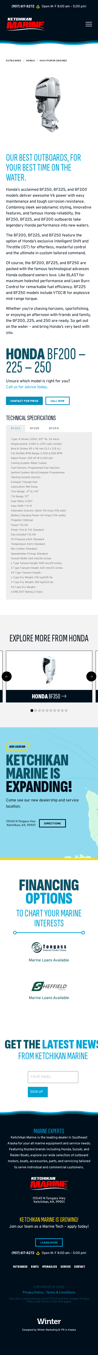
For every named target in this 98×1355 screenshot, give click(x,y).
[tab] (15, 428)
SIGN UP (36, 1092)
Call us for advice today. (27, 387)
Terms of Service (52, 1301)
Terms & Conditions (60, 1292)
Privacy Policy (33, 1292)
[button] (89, 24)
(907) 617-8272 (23, 6)
